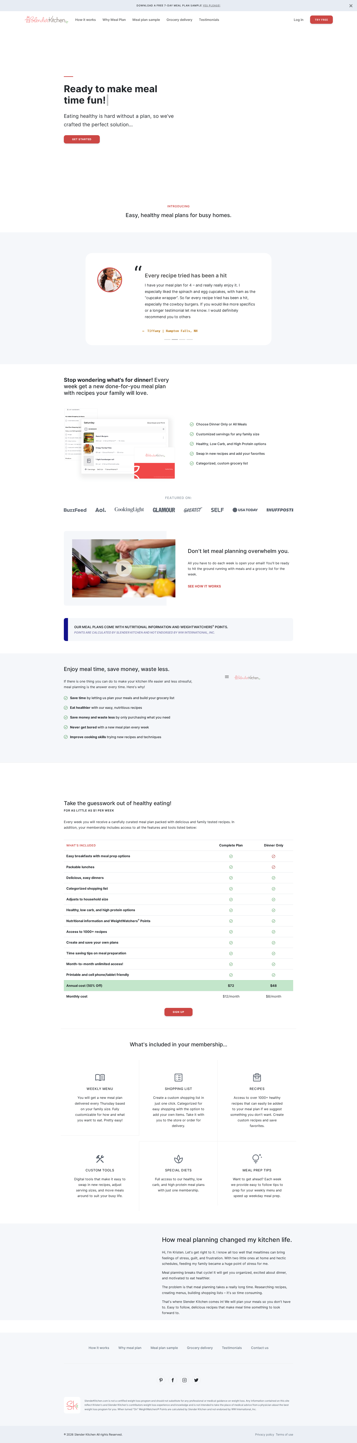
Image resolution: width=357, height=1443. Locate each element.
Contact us (260, 1335)
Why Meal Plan (114, 20)
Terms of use (284, 1421)
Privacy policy (264, 1421)
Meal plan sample (146, 20)
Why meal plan (130, 1335)
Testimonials (209, 20)
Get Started (82, 139)
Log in (298, 20)
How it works (85, 20)
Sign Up (178, 999)
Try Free (321, 19)
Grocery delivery (179, 20)
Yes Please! (211, 5)
